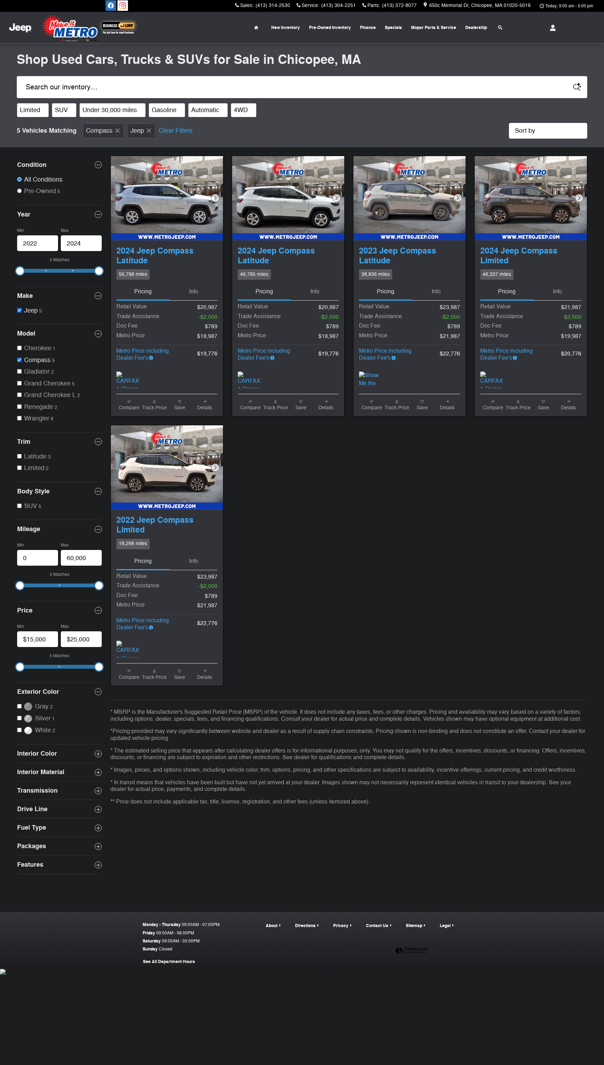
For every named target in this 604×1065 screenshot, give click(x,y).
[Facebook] (111, 5)
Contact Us (377, 925)
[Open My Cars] (551, 28)
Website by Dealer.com (411, 950)
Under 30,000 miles (111, 110)
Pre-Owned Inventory (330, 27)
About (272, 925)
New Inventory (285, 27)
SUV (63, 110)
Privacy (340, 925)
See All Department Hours (169, 961)
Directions (305, 925)
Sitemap (414, 925)
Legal (445, 925)
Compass (99, 130)
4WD (243, 110)
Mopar (433, 27)
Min (20, 230)
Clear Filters (176, 130)
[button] (166, 274)
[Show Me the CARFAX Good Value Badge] (372, 380)
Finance (368, 27)
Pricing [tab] (143, 291)
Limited (32, 110)
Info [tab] (193, 291)
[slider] (20, 271)
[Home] (20, 27)
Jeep (137, 130)
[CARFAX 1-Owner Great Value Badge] (129, 380)
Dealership (476, 27)
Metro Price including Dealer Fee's (142, 354)
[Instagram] (122, 5)
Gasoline (166, 110)
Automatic (207, 110)
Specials (393, 27)
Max (65, 230)
